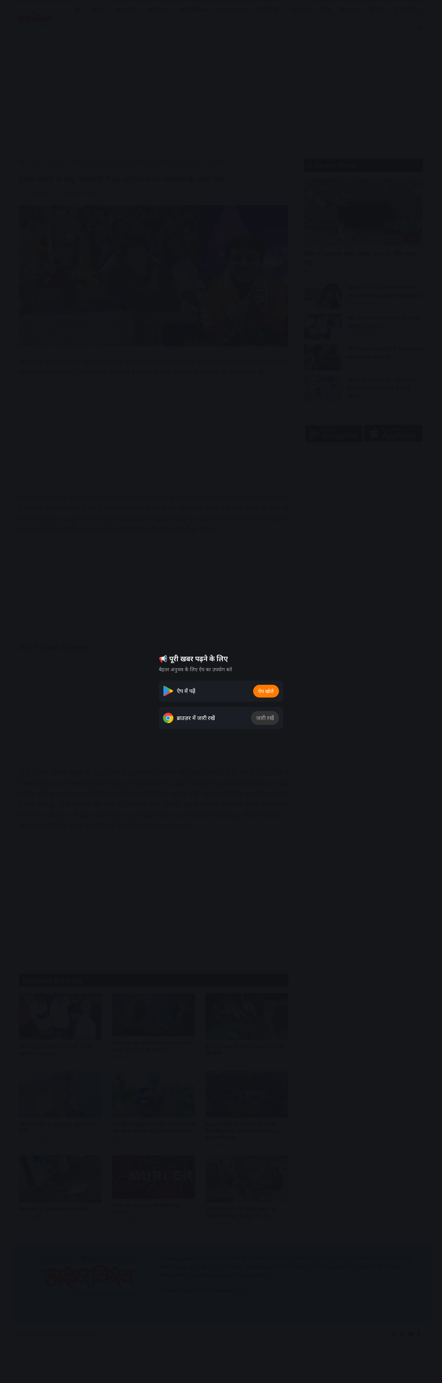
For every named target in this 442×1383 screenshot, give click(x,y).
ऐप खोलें (266, 691)
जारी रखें (265, 718)
